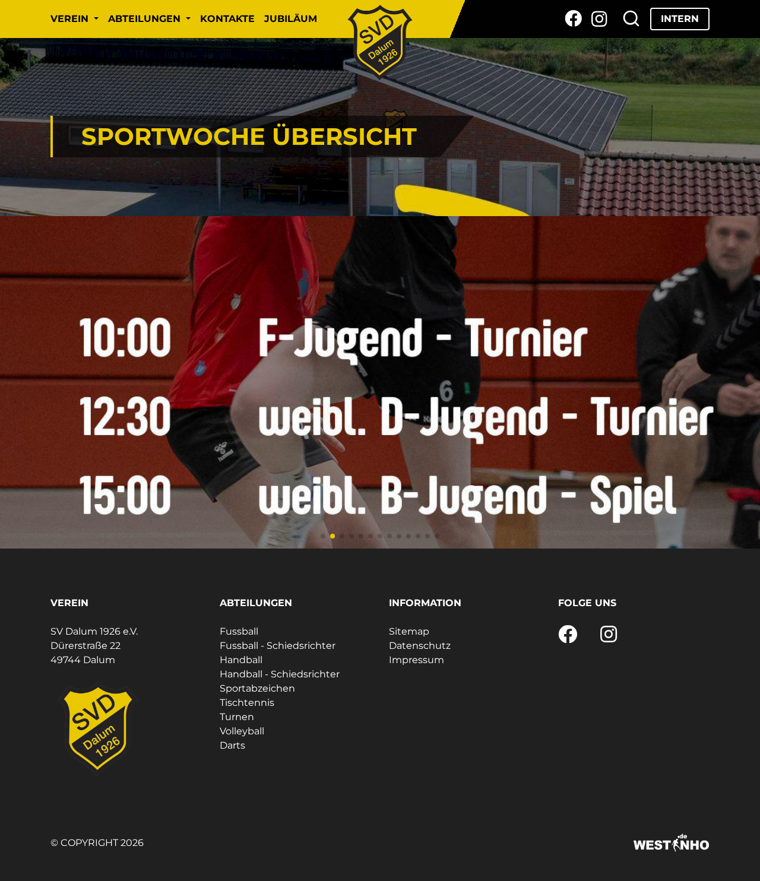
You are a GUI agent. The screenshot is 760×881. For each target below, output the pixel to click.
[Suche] (631, 18)
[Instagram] (599, 19)
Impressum (416, 659)
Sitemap (409, 631)
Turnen (237, 716)
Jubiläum (290, 18)
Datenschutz (420, 645)
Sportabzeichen (257, 688)
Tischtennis (247, 702)
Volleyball (242, 731)
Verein (70, 18)
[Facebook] (573, 19)
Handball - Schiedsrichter (280, 674)
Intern (680, 18)
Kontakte (227, 18)
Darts (232, 745)
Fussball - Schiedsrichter (277, 645)
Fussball (239, 631)
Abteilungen (145, 18)
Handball (241, 659)
